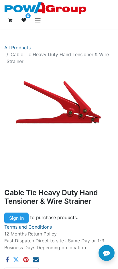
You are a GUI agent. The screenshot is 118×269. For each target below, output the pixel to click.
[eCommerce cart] (10, 20)
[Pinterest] (26, 260)
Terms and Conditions (28, 227)
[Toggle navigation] (38, 20)
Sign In (16, 218)
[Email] (36, 260)
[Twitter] (16, 260)
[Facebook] (7, 260)
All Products (17, 47)
